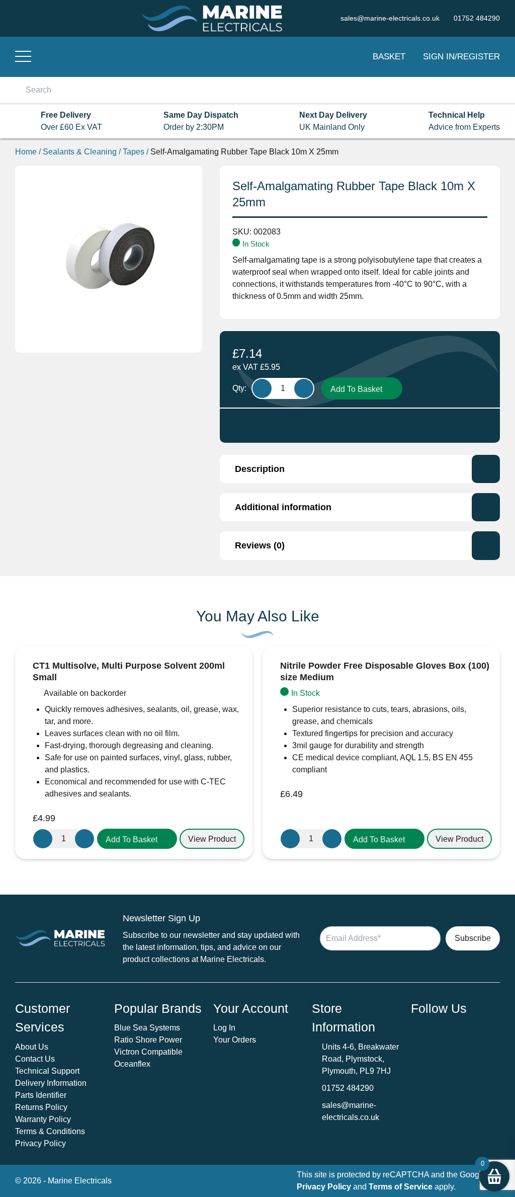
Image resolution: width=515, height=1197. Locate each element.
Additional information (283, 507)
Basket (389, 56)
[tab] (360, 469)
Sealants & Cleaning (80, 151)
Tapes (133, 151)
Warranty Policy (43, 1119)
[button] (137, 839)
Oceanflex (132, 1064)
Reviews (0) (260, 545)
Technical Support (47, 1071)
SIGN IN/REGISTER (461, 56)
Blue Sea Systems (147, 1027)
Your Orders (234, 1039)
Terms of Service (401, 1186)
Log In (224, 1027)
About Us (31, 1047)
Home (26, 151)
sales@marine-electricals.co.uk (350, 1111)
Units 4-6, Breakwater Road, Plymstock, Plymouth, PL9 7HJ (360, 1059)
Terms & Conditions (50, 1131)
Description (260, 469)
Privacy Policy (40, 1143)
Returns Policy (41, 1107)
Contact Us (35, 1059)
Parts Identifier (40, 1095)
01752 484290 (348, 1088)
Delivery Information (51, 1083)
